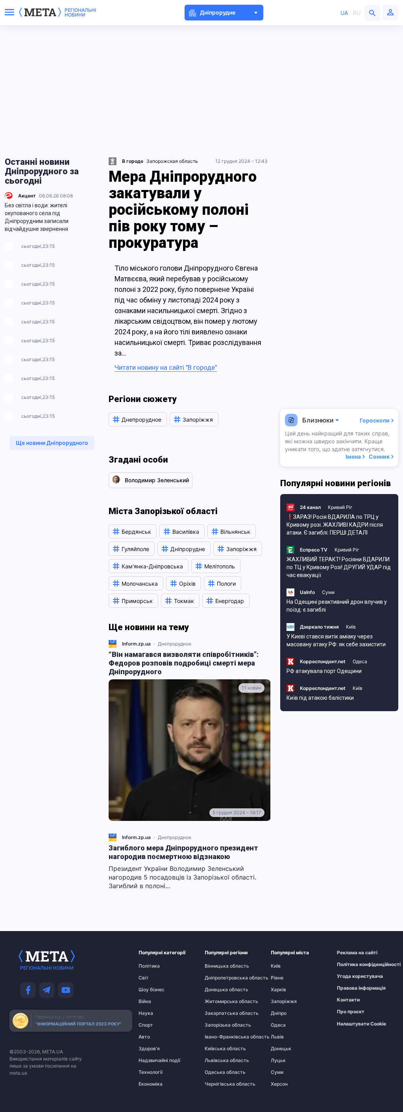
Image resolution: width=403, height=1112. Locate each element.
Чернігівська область (220, 1084)
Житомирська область (220, 1001)
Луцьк (278, 1060)
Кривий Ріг (340, 507)
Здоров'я (149, 1048)
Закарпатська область (220, 1013)
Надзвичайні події (154, 1060)
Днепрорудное (174, 644)
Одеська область (220, 1072)
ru (356, 12)
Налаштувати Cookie (361, 1024)
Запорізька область (220, 1025)
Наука (146, 1013)
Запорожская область (172, 161)
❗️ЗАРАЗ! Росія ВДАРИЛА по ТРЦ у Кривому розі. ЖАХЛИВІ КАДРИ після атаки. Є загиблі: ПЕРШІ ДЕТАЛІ (335, 525)
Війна (145, 1001)
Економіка (151, 1084)
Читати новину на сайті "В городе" (166, 367)
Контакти (348, 1000)
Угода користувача (352, 976)
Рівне (277, 978)
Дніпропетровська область (220, 978)
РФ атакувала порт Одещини (324, 671)
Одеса (360, 661)
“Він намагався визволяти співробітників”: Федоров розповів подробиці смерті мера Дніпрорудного (184, 663)
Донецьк (281, 1048)
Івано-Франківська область (220, 1037)
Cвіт (144, 978)
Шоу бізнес (152, 989)
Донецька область (220, 989)
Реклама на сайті (352, 952)
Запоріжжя (284, 1001)
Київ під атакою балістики (320, 698)
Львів (277, 1037)
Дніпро (279, 1013)
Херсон (279, 1084)
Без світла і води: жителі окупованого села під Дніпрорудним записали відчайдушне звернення (36, 217)
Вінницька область (220, 966)
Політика (149, 966)
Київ (351, 627)
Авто (144, 1037)
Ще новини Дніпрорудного (52, 442)
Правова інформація (352, 988)
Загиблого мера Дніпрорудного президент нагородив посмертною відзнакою (183, 852)
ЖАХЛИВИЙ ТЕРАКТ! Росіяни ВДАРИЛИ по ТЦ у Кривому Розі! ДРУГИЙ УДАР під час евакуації (339, 567)
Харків (278, 989)
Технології (151, 1072)
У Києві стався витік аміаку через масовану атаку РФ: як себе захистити (336, 640)
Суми (328, 592)
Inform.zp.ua (136, 644)
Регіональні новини (80, 12)
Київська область (220, 1048)
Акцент (27, 196)
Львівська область (220, 1060)
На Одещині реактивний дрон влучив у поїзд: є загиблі (337, 606)
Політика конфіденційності (352, 964)
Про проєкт (350, 1011)
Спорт (146, 1025)
